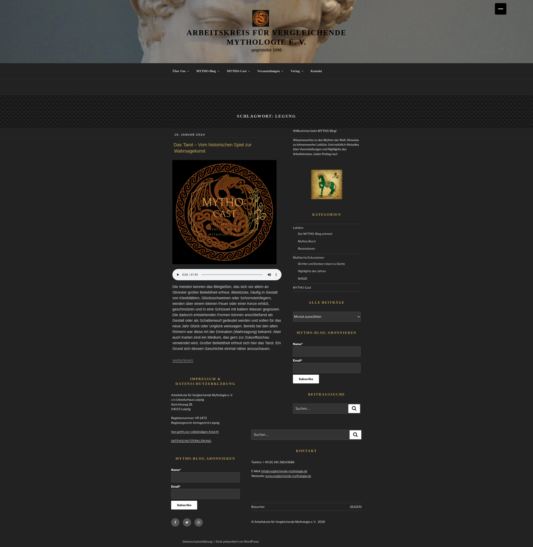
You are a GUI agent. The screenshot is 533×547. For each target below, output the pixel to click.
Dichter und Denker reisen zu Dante (321, 263)
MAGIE (302, 278)
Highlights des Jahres (312, 271)
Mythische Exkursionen (308, 257)
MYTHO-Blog (206, 71)
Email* (297, 360)
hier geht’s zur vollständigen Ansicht (195, 431)
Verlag (295, 71)
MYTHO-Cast (237, 71)
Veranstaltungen (268, 71)
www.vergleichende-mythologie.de (288, 476)
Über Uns (179, 71)
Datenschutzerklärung (197, 541)
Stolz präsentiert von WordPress (237, 541)
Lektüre (298, 227)
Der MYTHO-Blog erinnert (315, 233)
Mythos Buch (307, 241)
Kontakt (316, 71)
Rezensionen (306, 248)
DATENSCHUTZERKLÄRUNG (191, 441)
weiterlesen (182, 360)
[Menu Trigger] (500, 9)
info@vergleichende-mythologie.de (284, 471)
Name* (298, 344)
